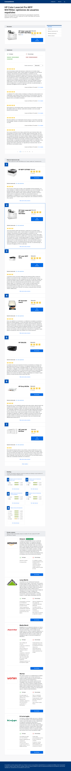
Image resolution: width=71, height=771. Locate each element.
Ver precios (37, 40)
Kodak (10, 518)
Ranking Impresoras (52, 33)
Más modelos (25, 464)
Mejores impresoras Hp (53, 31)
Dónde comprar (51, 35)
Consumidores (9, 1)
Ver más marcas (15, 488)
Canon (10, 511)
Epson (29, 482)
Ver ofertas (36, 574)
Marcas (59, 1)
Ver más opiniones (20, 183)
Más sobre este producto (25, 200)
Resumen (50, 26)
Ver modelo (40, 87)
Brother (11, 484)
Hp (22, 34)
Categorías (53, 1)
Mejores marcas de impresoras (16, 507)
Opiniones (50, 28)
